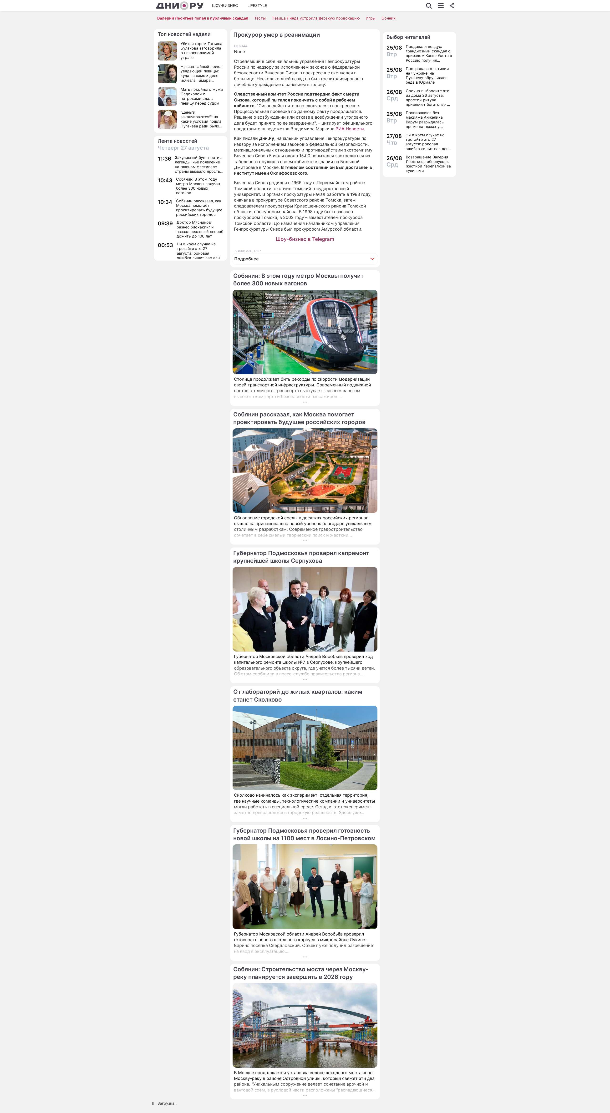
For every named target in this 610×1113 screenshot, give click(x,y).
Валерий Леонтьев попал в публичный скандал (202, 18)
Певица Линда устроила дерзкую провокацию (316, 18)
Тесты (260, 18)
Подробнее (246, 258)
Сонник (388, 18)
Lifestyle (257, 5)
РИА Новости (350, 128)
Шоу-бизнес (225, 5)
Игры (371, 18)
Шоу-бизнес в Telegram (305, 239)
